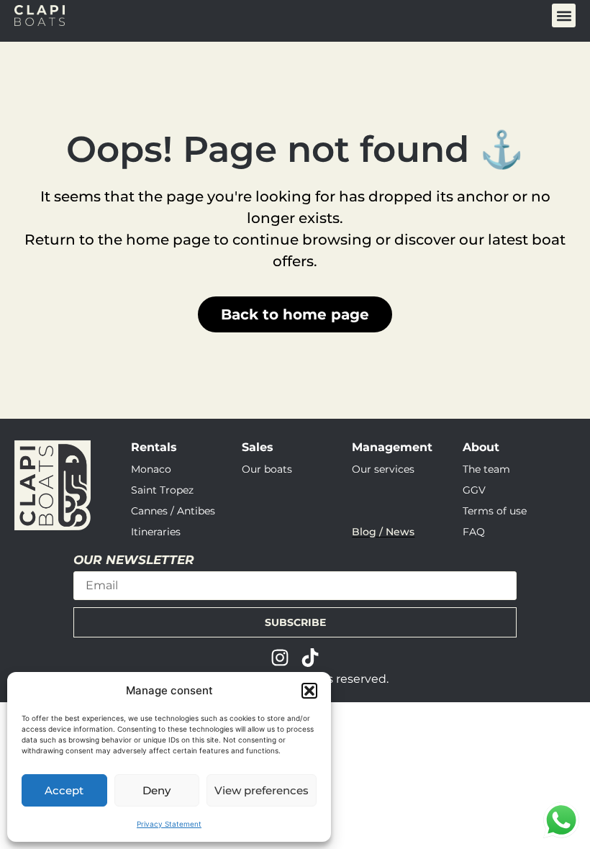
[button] (309, 691)
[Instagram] (280, 658)
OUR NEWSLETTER (133, 560)
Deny (156, 790)
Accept (64, 790)
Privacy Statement (169, 824)
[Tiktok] (310, 658)
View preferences (261, 790)
